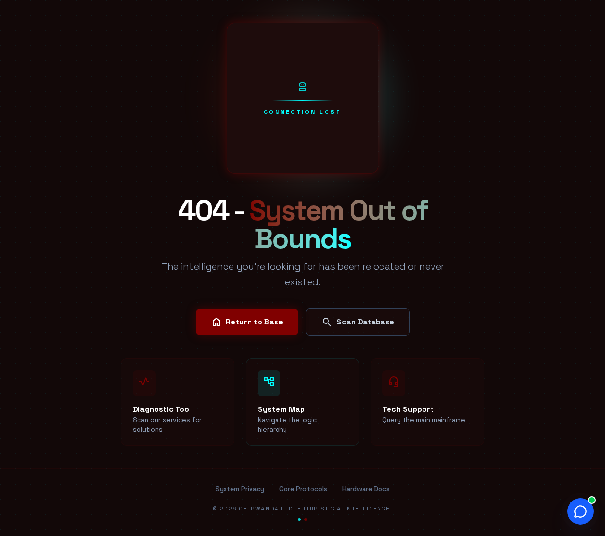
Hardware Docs (365, 489)
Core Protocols (303, 489)
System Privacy (240, 489)
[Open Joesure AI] (580, 511)
